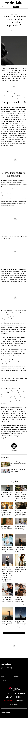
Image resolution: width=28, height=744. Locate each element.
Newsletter (23, 6)
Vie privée (3, 680)
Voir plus (14, 633)
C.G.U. (2, 673)
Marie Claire (14, 450)
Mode (3, 9)
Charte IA (16, 673)
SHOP (16, 6)
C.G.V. (2, 676)
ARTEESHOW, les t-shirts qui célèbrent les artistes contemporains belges (13, 436)
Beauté (8, 9)
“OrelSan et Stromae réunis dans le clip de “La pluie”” (14, 427)
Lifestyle (20, 9)
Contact (16, 676)
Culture (14, 9)
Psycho (14, 481)
